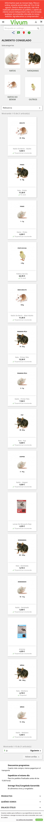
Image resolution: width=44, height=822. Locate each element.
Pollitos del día (22, 274)
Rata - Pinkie (22, 190)
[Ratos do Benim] (12, 84)
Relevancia (22, 108)
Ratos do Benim (12, 98)
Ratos (12, 70)
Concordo (39, 820)
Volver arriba (32, 757)
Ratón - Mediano (22, 733)
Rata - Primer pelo (22, 357)
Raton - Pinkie (22, 232)
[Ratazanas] (33, 58)
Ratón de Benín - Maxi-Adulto (22, 315)
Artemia (22, 649)
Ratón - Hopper (22, 482)
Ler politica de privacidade (24, 820)
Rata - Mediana (22, 691)
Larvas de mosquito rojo (22, 524)
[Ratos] (12, 58)
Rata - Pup (22, 441)
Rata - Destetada (22, 566)
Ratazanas (33, 70)
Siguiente (36, 750)
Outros (33, 99)
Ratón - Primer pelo (22, 399)
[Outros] (33, 87)
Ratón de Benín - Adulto (22, 149)
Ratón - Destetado (22, 607)
